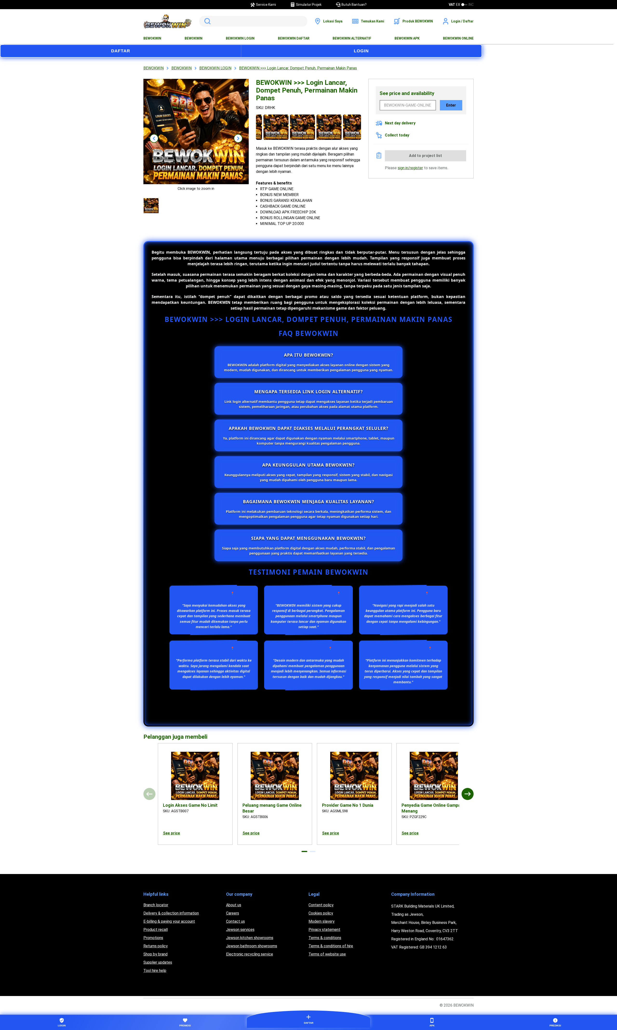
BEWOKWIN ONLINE (458, 38)
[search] (253, 21)
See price (171, 833)
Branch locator (155, 905)
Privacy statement (324, 929)
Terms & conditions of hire (330, 946)
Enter (451, 105)
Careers (232, 913)
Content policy (321, 905)
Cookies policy (320, 913)
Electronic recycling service (249, 954)
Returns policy (155, 946)
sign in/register (410, 168)
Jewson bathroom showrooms (251, 946)
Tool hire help (154, 970)
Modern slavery (321, 921)
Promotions (153, 937)
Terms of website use (327, 954)
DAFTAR (120, 50)
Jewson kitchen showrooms (249, 937)
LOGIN (361, 50)
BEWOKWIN (152, 38)
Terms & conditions (324, 937)
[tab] (304, 851)
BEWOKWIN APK (407, 38)
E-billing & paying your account (169, 921)
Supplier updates (157, 962)
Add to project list (425, 155)
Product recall (155, 929)
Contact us (235, 921)
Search (206, 21)
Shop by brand (155, 954)
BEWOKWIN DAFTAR (293, 38)
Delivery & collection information (171, 913)
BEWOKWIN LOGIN (240, 38)
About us (233, 905)
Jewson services (240, 929)
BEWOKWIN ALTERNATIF (352, 38)
